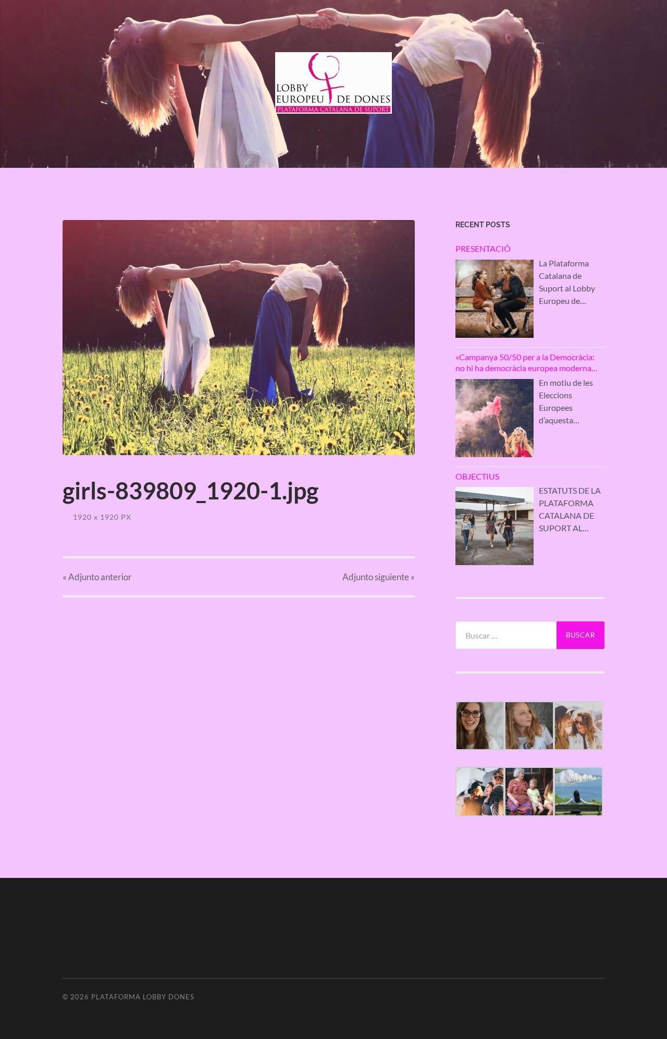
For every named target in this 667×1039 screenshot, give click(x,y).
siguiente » (378, 576)
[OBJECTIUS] (494, 526)
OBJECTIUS (477, 476)
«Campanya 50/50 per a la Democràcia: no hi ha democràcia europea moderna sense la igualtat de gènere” (525, 363)
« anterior (97, 576)
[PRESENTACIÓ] (494, 299)
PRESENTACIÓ (483, 248)
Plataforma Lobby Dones (142, 997)
